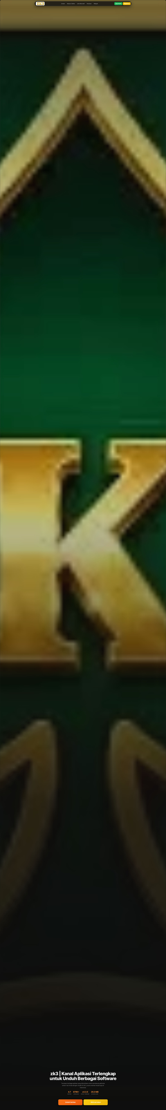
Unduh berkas (70, 1102)
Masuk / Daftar (71, 3)
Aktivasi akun (96, 1102)
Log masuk (118, 3)
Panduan (89, 3)
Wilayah (96, 3)
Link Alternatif (81, 3)
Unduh (63, 3)
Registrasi (127, 3)
